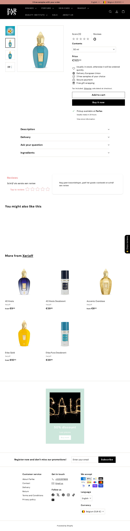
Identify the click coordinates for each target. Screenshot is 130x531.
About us (68, 15)
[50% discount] (65, 407)
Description (28, 129)
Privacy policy (29, 499)
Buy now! (65, 437)
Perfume (47, 8)
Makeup (82, 8)
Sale (55, 15)
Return (25, 491)
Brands (30, 8)
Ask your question (32, 144)
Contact (26, 483)
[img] (80, 39)
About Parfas (28, 479)
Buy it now (98, 102)
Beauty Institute (35, 15)
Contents (77, 43)
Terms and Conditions (32, 495)
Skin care (65, 8)
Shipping (88, 88)
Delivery (26, 137)
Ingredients (28, 152)
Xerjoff (27, 256)
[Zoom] (40, 49)
